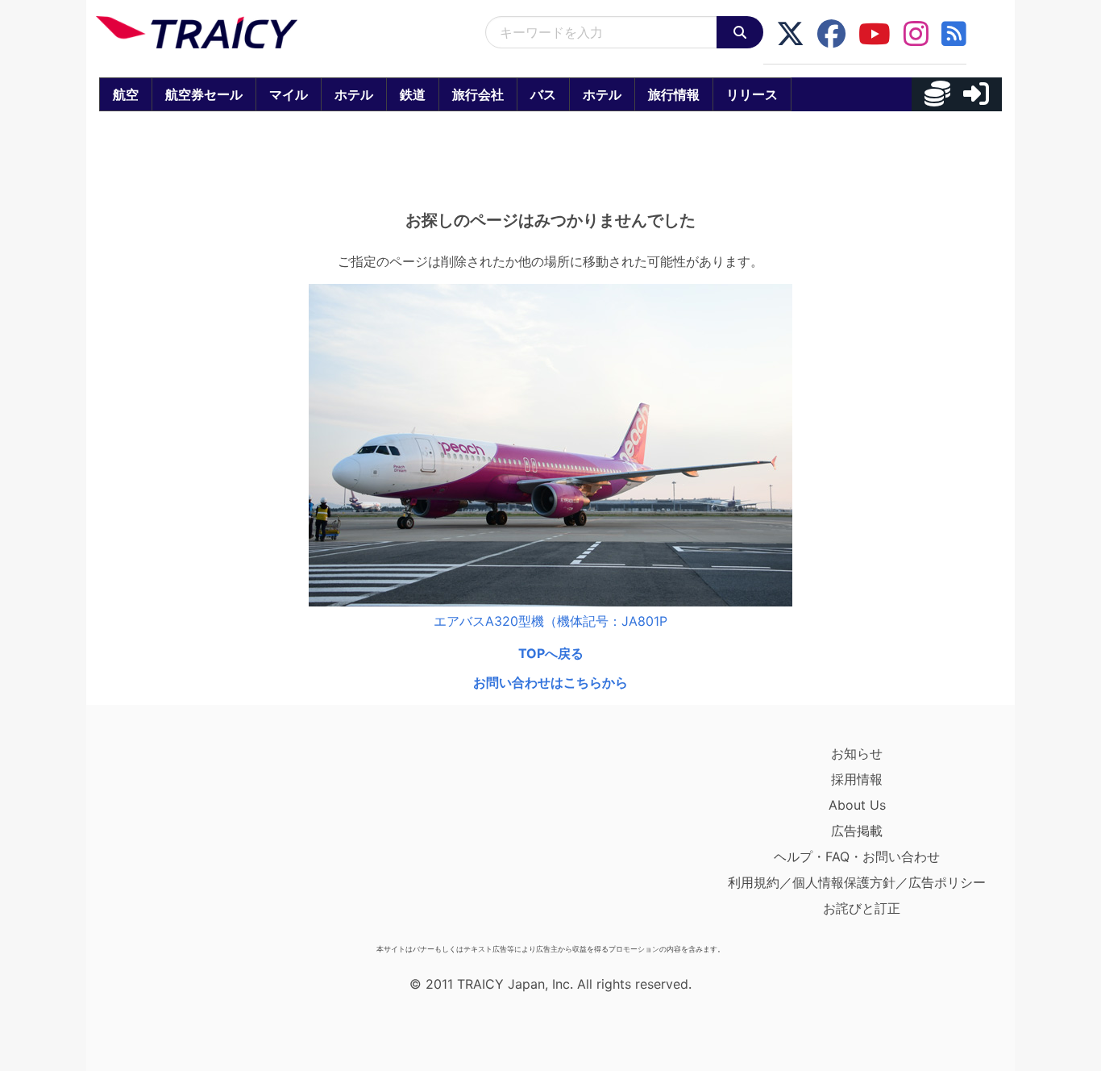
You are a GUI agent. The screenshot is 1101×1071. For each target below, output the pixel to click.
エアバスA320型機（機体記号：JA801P (550, 621)
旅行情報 (674, 94)
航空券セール (204, 94)
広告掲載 (857, 831)
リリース (752, 94)
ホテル (353, 94)
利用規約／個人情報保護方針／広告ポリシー (857, 882)
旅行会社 (478, 94)
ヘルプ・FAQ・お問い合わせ (857, 856)
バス (543, 94)
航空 (126, 94)
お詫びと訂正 (861, 908)
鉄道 (413, 94)
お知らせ (857, 753)
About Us (857, 805)
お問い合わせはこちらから (550, 682)
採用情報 (857, 779)
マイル (288, 94)
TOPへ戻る (551, 653)
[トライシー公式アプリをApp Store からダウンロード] (189, 839)
